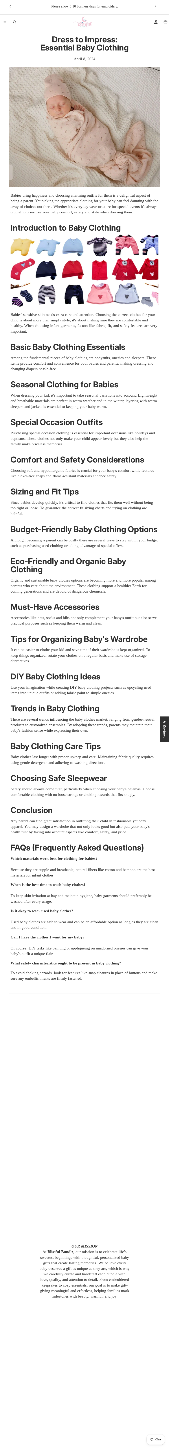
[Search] (14, 22)
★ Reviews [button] (164, 729)
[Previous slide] (10, 6)
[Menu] (5, 22)
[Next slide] (155, 6)
